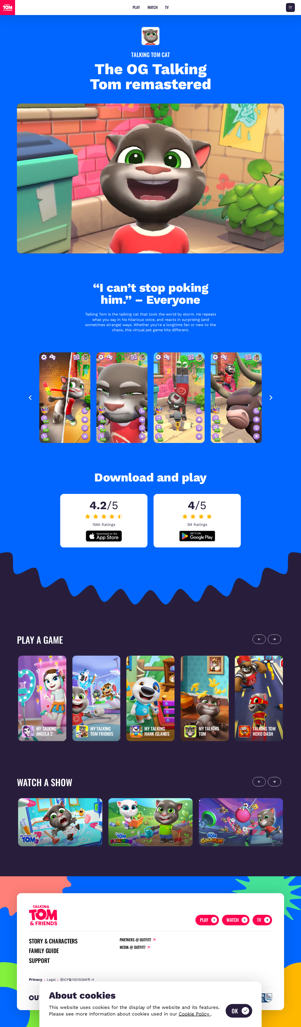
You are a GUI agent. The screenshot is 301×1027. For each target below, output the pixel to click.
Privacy (35, 979)
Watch (152, 7)
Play (136, 7)
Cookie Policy (195, 1014)
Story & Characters (53, 941)
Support (39, 960)
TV (167, 7)
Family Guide (44, 950)
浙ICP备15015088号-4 (77, 979)
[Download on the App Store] (104, 536)
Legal (51, 979)
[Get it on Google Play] (197, 536)
